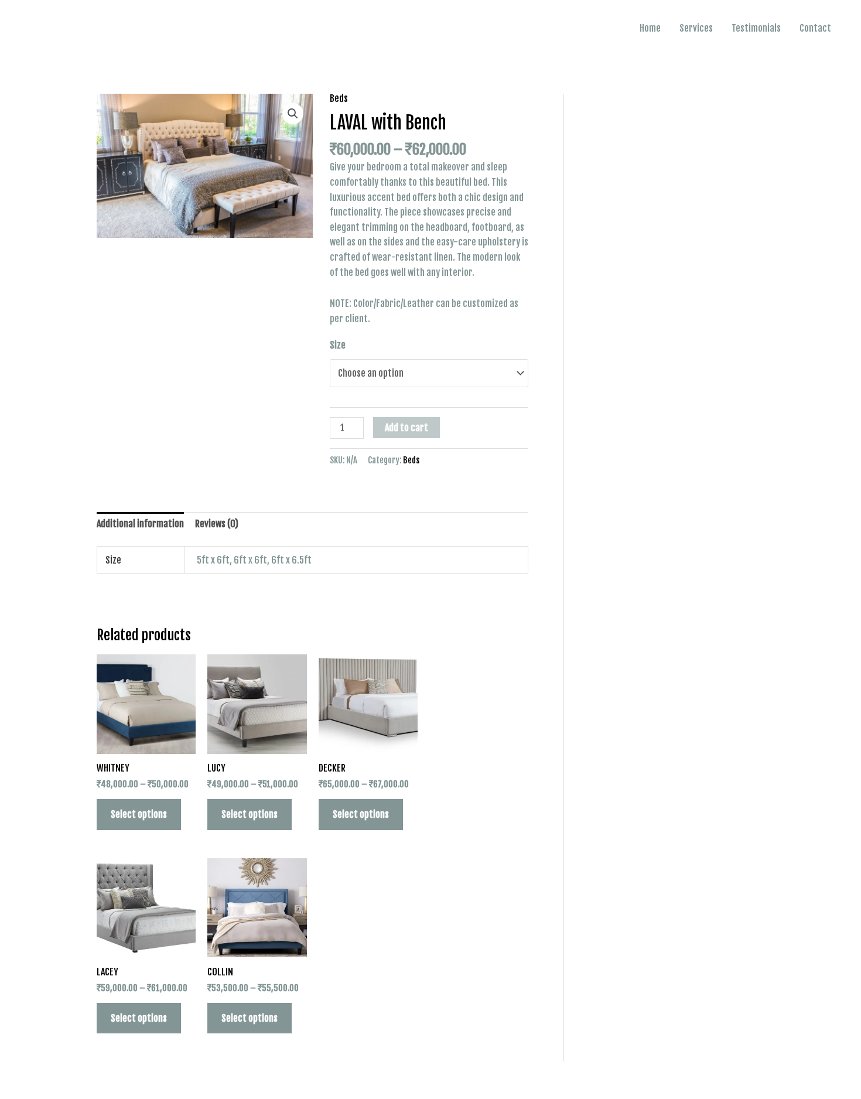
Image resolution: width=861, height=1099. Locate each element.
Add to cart (406, 428)
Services (696, 28)
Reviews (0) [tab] (216, 524)
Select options (139, 814)
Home (650, 28)
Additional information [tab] (140, 524)
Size (338, 345)
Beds (339, 98)
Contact (815, 28)
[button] (292, 113)
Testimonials (756, 28)
